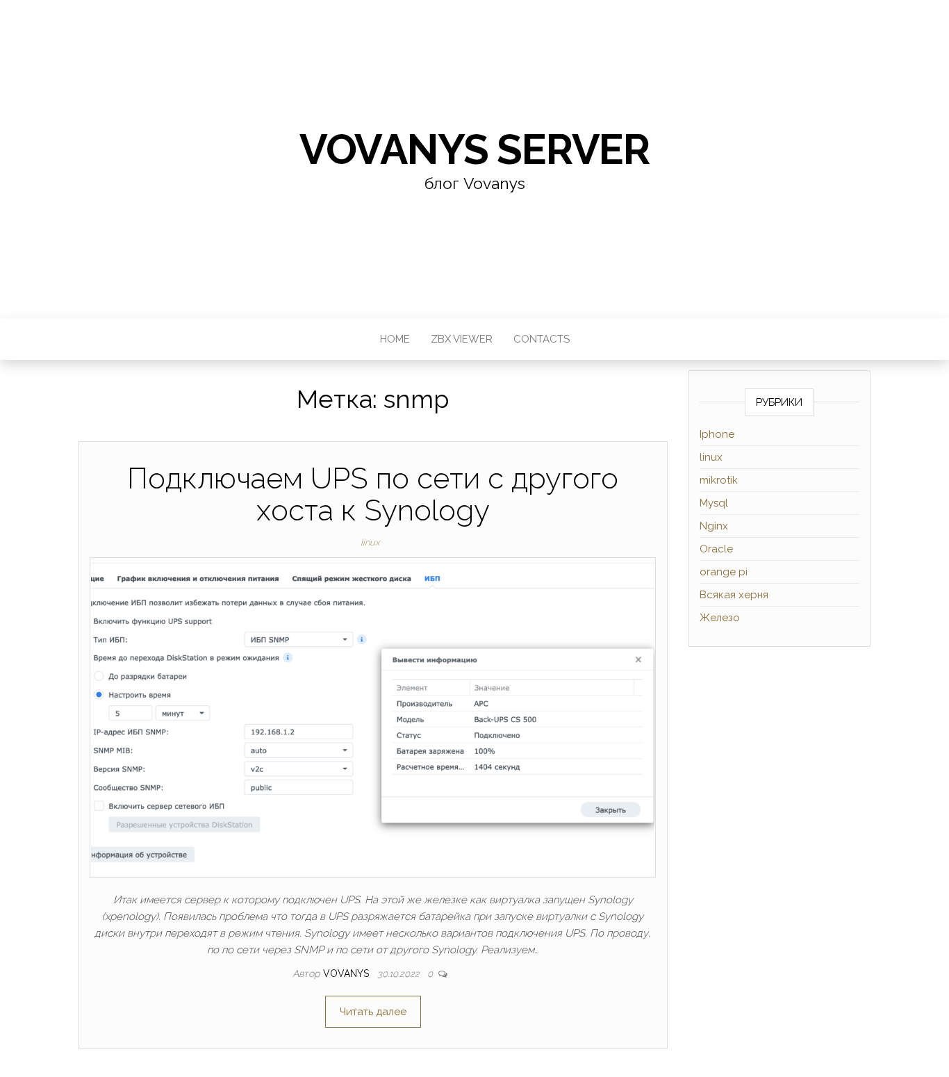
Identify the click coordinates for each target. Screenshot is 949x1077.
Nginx (714, 526)
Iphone (717, 434)
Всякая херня (734, 595)
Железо (720, 617)
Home (395, 339)
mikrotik (719, 480)
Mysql (714, 503)
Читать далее (373, 1011)
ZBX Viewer (462, 339)
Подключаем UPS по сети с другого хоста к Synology (372, 494)
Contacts (541, 339)
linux (370, 542)
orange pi (724, 572)
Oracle (716, 549)
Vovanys (347, 973)
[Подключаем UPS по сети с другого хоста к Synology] (373, 716)
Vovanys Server (474, 149)
